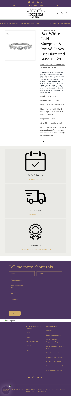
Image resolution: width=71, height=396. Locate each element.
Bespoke (28, 337)
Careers (28, 346)
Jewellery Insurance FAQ (54, 366)
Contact (14, 5)
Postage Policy (34, 214)
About (57, 5)
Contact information (41, 391)
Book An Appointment (53, 335)
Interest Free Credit (32, 341)
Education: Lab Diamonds (54, 357)
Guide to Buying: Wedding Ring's (55, 347)
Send (14, 313)
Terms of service (60, 389)
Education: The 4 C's (53, 353)
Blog (27, 350)
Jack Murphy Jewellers (17, 389)
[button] (4, 13)
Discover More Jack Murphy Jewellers (34, 249)
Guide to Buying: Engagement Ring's (52, 341)
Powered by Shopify (29, 389)
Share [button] (44, 141)
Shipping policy (30, 391)
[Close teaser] (10, 386)
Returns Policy (34, 179)
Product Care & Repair (53, 361)
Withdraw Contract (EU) (54, 370)
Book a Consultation (36, 5)
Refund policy (41, 389)
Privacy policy (50, 389)
